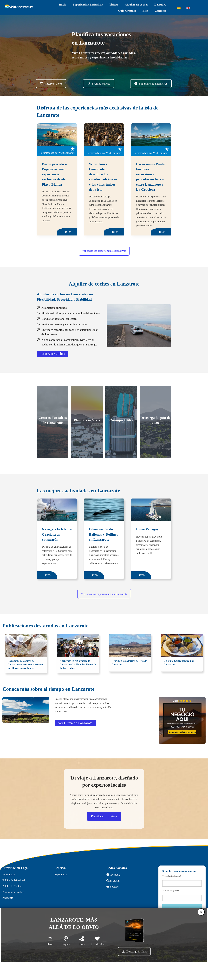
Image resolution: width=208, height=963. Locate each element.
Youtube (113, 886)
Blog (145, 10)
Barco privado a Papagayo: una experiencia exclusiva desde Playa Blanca (54, 174)
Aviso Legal (8, 874)
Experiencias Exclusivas (88, 4)
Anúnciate (7, 898)
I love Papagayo (148, 529)
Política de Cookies (12, 886)
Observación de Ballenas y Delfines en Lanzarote (103, 534)
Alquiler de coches (136, 4)
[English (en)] (188, 7)
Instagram (114, 880)
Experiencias (61, 874)
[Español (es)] (179, 7)
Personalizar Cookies (13, 892)
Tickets (113, 4)
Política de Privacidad (13, 880)
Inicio (62, 4)
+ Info (70, 232)
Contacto (160, 10)
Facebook (114, 874)
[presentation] (57, 134)
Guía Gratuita (127, 10)
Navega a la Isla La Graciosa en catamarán (57, 534)
